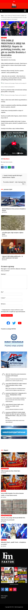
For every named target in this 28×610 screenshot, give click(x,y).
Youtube (10, 589)
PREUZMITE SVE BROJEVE (14, 584)
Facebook (2, 589)
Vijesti (5, 515)
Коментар (3, 274)
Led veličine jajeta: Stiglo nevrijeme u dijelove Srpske (12, 233)
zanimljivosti (6, 468)
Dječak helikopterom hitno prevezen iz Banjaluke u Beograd (14, 209)
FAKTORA (13, 329)
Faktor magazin (4, 596)
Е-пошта (3, 298)
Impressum (3, 597)
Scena (5, 37)
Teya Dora (10, 162)
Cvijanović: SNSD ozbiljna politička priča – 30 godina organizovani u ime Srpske (12, 257)
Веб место (3, 304)
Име (2, 292)
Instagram (14, 589)
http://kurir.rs (6, 159)
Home (2, 15)
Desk (2, 37)
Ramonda (7, 162)
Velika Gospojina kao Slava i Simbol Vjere (10, 471)
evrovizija (3, 162)
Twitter (6, 589)
